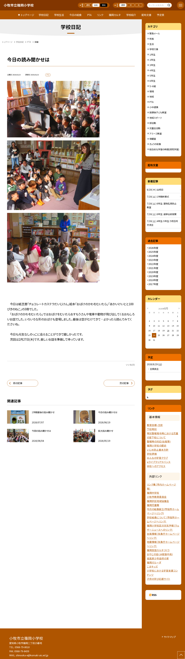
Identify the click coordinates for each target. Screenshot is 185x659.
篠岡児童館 (153, 505)
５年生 (152, 75)
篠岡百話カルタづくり (158, 550)
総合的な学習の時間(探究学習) (164, 149)
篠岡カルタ (115, 15)
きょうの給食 (155, 144)
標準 (123, 5)
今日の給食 (75, 15)
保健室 (152, 138)
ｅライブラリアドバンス (158, 462)
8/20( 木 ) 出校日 (155, 189)
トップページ (27, 15)
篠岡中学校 (153, 493)
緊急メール (154, 33)
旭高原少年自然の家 (158, 558)
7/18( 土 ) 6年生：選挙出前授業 (161, 214)
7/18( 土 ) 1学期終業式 (158, 196)
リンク (100, 15)
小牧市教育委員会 (156, 497)
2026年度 (153, 248)
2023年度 (153, 260)
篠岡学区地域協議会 (158, 501)
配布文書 (146, 15)
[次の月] (179, 308)
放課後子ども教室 (157, 112)
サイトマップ (170, 637)
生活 (151, 44)
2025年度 (153, 251)
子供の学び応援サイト (158, 579)
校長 (151, 38)
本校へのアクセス (156, 466)
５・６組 (152, 86)
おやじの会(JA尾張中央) (160, 554)
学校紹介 (131, 15)
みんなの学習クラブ (157, 458)
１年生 (152, 54)
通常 (88, 5)
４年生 (152, 70)
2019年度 (153, 276)
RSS (154, 595)
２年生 (152, 59)
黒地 (104, 5)
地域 (151, 96)
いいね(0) (130, 364)
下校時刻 (152, 429)
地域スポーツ (155, 117)
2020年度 (153, 272)
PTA (89, 15)
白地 (96, 5)
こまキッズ (152, 566)
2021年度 (153, 268)
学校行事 (153, 49)
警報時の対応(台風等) (159, 441)
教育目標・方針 (155, 425)
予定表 (160, 15)
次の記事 (124, 383)
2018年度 (153, 280)
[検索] (169, 5)
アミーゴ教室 (155, 133)
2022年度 (153, 264)
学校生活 (59, 15)
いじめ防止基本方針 (158, 449)
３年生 (152, 65)
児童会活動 (154, 128)
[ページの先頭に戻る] (181, 655)
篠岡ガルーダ (154, 562)
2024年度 (153, 256)
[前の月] (147, 308)
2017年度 (153, 284)
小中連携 (153, 107)
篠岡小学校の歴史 (156, 445)
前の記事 (17, 383)
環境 (151, 91)
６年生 (152, 80)
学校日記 (43, 15)
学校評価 (152, 454)
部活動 (152, 122)
